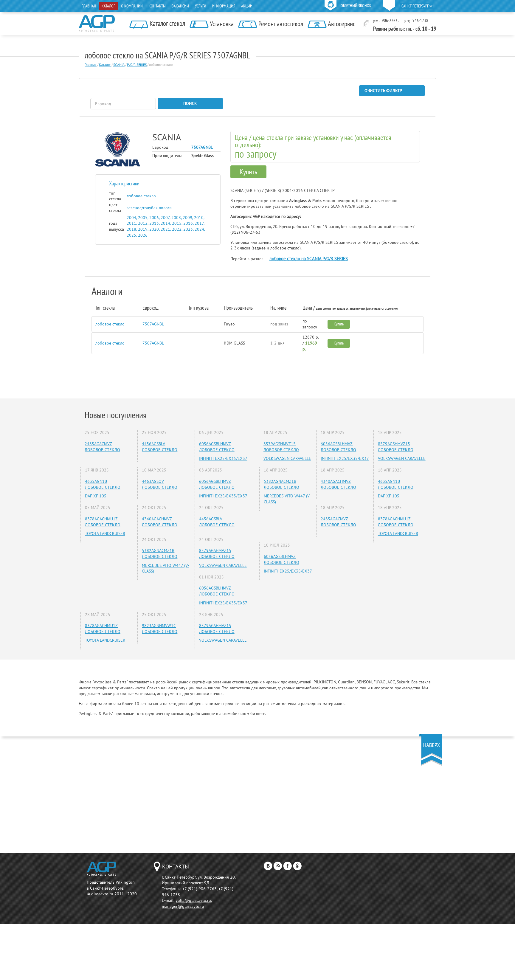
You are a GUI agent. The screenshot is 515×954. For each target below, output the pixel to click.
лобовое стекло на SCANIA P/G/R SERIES (308, 258)
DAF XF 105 (95, 496)
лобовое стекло (110, 324)
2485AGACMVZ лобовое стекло (102, 446)
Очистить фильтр (383, 90)
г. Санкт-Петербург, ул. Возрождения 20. (199, 877)
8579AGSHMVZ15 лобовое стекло (217, 553)
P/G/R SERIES (137, 64)
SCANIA (119, 64)
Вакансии (180, 6)
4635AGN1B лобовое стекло (102, 484)
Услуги (200, 6)
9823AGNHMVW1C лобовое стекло (159, 628)
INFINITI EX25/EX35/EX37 (223, 458)
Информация (223, 6)
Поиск (190, 103)
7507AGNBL (153, 324)
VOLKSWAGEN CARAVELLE (223, 565)
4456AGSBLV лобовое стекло (159, 446)
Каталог (108, 6)
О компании (132, 6)
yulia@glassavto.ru (193, 900)
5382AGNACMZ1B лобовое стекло (159, 553)
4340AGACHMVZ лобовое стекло (159, 522)
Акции (246, 6)
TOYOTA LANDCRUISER (105, 533)
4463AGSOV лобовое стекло (159, 484)
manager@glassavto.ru (183, 906)
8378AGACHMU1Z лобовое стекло (102, 522)
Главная (89, 6)
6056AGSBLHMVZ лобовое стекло (217, 446)
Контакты (157, 6)
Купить (248, 171)
